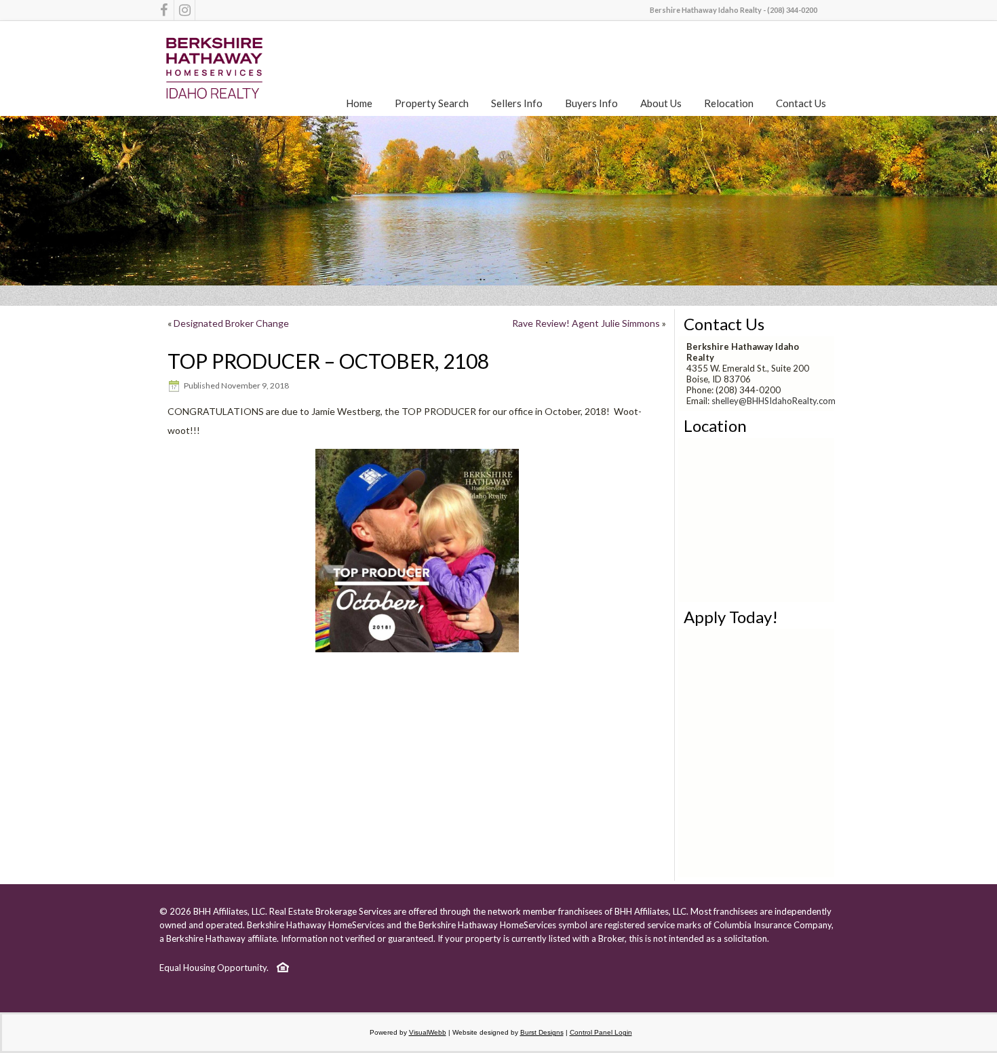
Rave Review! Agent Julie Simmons (586, 323)
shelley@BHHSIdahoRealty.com (773, 400)
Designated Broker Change (231, 323)
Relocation (729, 103)
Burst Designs (542, 1032)
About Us (661, 103)
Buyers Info (591, 103)
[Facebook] (163, 10)
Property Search (432, 103)
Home (359, 103)
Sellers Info (517, 103)
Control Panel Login (601, 1032)
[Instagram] (184, 10)
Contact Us (801, 103)
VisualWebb (427, 1032)
